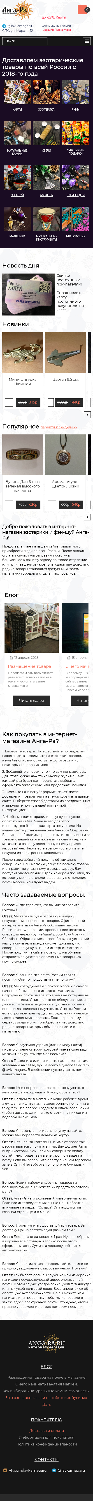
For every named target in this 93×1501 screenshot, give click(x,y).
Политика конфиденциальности (46, 1444)
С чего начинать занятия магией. (46, 1384)
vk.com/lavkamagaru (28, 1470)
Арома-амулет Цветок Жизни (65, 484)
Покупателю (46, 1419)
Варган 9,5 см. (66, 379)
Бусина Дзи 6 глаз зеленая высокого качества (22, 486)
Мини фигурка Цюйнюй (22, 381)
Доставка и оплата (46, 1431)
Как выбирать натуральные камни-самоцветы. (46, 1391)
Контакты (47, 1459)
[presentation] (87, 414)
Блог (46, 1366)
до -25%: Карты (54, 17)
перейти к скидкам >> (59, 427)
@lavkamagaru (71, 1470)
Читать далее (31, 700)
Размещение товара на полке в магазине (46, 1377)
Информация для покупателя (46, 1437)
